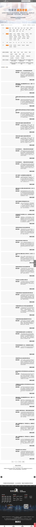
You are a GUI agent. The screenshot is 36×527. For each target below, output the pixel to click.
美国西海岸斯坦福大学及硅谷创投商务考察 (23, 227)
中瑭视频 (30, 497)
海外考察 (15, 517)
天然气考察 (23, 38)
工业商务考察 (3, 499)
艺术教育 (15, 38)
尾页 (23, 461)
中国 (20, 29)
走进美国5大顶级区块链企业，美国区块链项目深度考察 (25, 410)
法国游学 (17, 498)
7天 (16, 42)
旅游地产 (19, 35)
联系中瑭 (30, 496)
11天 (27, 42)
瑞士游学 (21, 498)
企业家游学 (14, 497)
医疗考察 (19, 38)
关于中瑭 (25, 496)
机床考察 (15, 35)
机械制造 (18, 33)
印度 (23, 29)
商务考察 (15, 45)
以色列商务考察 (3, 501)
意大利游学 (17, 500)
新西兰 (30, 29)
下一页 (19, 461)
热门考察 (10, 45)
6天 (13, 42)
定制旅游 (27, 45)
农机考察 (10, 35)
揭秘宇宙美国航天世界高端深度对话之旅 (22, 201)
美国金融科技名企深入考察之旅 (21, 449)
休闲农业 (27, 33)
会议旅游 (10, 46)
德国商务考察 (3, 497)
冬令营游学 (17, 497)
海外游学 (19, 45)
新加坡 (17, 29)
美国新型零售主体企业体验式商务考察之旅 (23, 358)
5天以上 (10, 42)
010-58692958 (10, 505)
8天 (18, 42)
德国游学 (14, 500)
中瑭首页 (29, 25)
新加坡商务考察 (8, 501)
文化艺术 (10, 39)
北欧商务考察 (10, 499)
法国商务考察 (5, 499)
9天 (21, 42)
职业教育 (10, 38)
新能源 (28, 38)
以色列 (14, 29)
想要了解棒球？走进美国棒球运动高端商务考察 (23, 175)
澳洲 (26, 29)
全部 (7, 33)
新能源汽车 (11, 36)
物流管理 (15, 36)
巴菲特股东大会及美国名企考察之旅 (22, 279)
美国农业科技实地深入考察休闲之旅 (22, 240)
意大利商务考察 (10, 501)
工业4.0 (15, 33)
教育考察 (28, 36)
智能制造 (10, 33)
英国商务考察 (10, 497)
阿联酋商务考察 (5, 501)
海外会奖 (23, 45)
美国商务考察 (5, 497)
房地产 (31, 33)
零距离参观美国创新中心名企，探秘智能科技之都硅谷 (25, 345)
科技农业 (22, 33)
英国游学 (14, 498)
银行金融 (19, 36)
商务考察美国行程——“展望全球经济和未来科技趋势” (25, 149)
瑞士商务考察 (8, 499)
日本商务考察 (8, 497)
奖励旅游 (15, 46)
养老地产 (23, 35)
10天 (24, 42)
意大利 (10, 29)
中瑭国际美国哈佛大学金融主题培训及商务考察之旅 (24, 292)
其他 (18, 39)
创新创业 (24, 36)
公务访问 (15, 39)
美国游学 (21, 500)
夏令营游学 (21, 497)
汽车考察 (27, 35)
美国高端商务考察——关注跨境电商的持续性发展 (24, 70)
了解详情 (32, 79)
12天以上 (30, 42)
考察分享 (25, 497)
